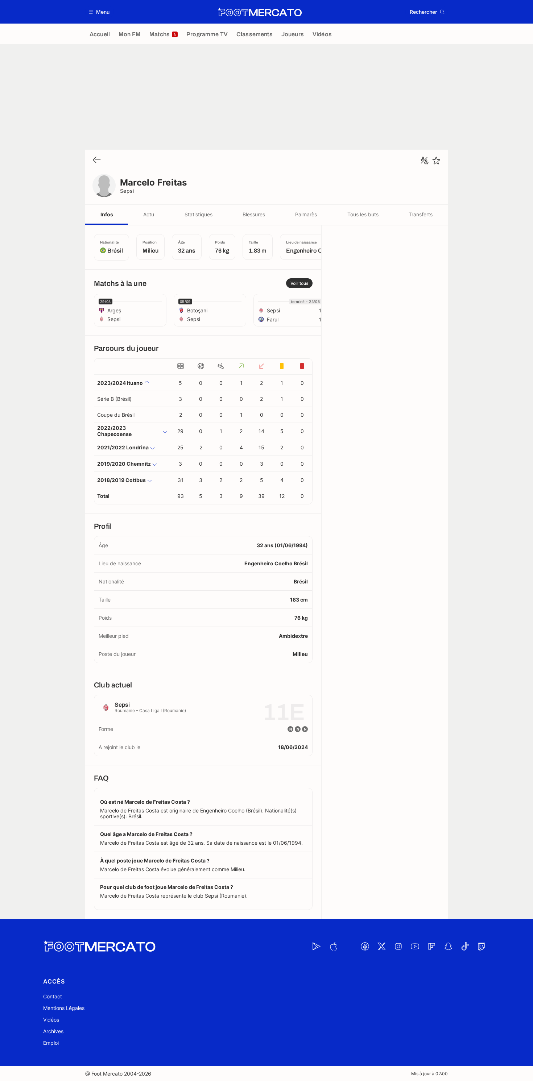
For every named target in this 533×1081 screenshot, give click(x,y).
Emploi (51, 1043)
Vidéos (51, 1019)
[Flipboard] (431, 946)
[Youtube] (414, 946)
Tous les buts (363, 214)
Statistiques (198, 214)
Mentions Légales (63, 1008)
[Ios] (333, 946)
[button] (99, 12)
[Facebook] (364, 946)
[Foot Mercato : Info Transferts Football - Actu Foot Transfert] (260, 12)
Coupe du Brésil (116, 415)
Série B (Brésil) (114, 399)
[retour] (96, 160)
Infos (106, 214)
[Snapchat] (448, 946)
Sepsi (127, 191)
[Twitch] (481, 946)
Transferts (421, 214)
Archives (53, 1031)
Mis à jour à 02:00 (429, 1073)
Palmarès (306, 214)
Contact (52, 996)
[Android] (316, 946)
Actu (148, 214)
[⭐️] (436, 160)
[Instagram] (398, 946)
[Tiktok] (464, 946)
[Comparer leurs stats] (424, 160)
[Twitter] (381, 946)
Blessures (254, 214)
